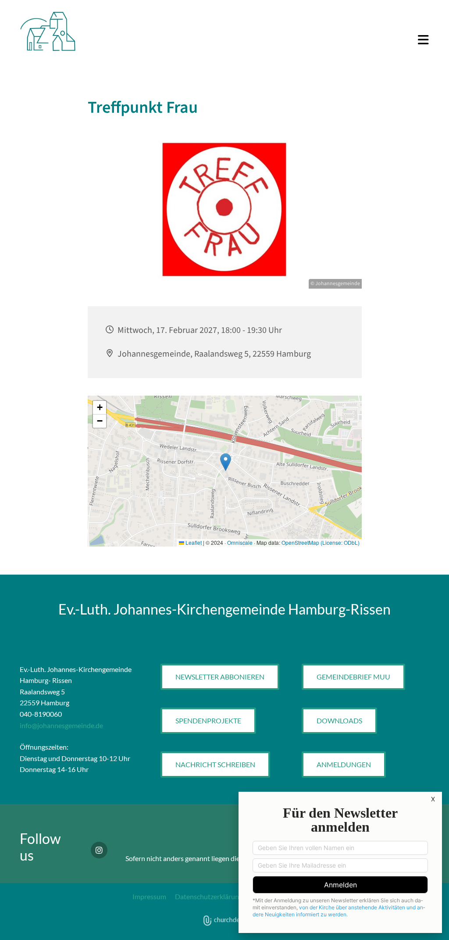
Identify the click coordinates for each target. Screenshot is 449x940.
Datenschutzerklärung (208, 896)
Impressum (149, 896)
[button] (260, 40)
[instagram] (99, 850)
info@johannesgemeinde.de (61, 725)
